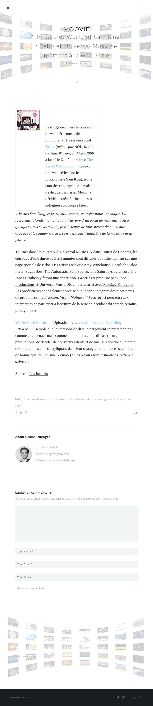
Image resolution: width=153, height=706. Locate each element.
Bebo (49, 146)
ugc (62, 399)
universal (71, 399)
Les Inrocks (38, 373)
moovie (76, 29)
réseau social (31, 399)
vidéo (84, 63)
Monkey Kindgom (118, 284)
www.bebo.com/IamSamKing (98, 322)
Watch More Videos (31, 322)
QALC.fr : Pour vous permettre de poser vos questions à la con (68, 644)
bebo (18, 399)
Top (135, 412)
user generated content (112, 399)
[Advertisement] (76, 388)
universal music (87, 399)
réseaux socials (49, 399)
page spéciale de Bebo (32, 265)
